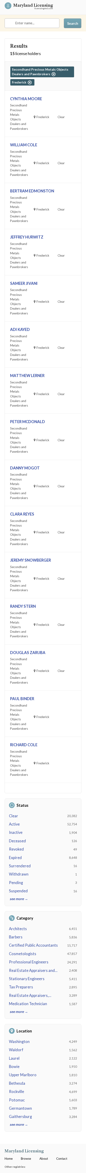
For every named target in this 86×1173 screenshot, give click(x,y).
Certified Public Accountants (33, 945)
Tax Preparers (21, 987)
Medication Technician (28, 1003)
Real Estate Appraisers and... (33, 970)
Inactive (15, 832)
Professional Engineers (28, 962)
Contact (61, 1158)
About (43, 1158)
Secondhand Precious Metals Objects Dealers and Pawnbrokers (40, 72)
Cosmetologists (22, 953)
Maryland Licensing (33, 5)
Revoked (16, 849)
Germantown (20, 1108)
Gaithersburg (20, 1116)
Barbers (15, 937)
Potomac (17, 1100)
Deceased (17, 841)
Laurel (14, 1058)
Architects (18, 928)
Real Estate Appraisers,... (30, 995)
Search (72, 23)
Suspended (18, 891)
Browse (26, 1158)
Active (14, 824)
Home (9, 1158)
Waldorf (16, 1050)
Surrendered (20, 866)
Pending (16, 882)
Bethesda (17, 1083)
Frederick (20, 82)
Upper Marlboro (22, 1075)
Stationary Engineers (26, 978)
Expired (15, 857)
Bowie (14, 1066)
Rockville (16, 1091)
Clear (13, 816)
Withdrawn (18, 874)
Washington (19, 1041)
